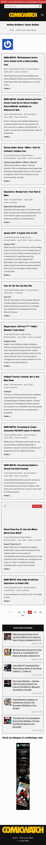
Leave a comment (20, 72)
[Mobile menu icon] (42, 14)
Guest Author (32, 24)
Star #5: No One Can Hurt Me (18, 286)
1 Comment (18, 293)
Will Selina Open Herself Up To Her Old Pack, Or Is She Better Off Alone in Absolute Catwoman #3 (27, 653)
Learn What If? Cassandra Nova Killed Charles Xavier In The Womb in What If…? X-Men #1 (27, 668)
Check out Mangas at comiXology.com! (22, 737)
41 (24, 612)
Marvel (22, 290)
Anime (6, 200)
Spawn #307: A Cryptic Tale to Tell (20, 233)
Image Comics (25, 237)
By (33, 69)
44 (40, 612)
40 (19, 612)
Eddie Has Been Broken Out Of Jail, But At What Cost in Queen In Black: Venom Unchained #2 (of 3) (27, 637)
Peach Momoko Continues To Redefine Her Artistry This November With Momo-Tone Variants (25, 704)
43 (35, 612)
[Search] (40, 6)
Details (6, 89)
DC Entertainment (26, 155)
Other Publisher (25, 537)
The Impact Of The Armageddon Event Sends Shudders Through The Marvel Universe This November (26, 722)
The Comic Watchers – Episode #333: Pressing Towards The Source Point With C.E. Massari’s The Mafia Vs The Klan (26, 685)
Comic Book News (11, 114)
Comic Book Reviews (11, 155)
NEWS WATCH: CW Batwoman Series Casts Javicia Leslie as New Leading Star (21, 61)
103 (22, 615)
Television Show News (17, 69)
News (6, 69)
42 (30, 612)
